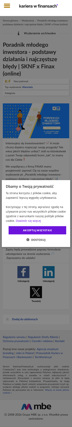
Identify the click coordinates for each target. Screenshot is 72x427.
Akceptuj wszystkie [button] (37, 230)
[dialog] (36, 213)
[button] (36, 239)
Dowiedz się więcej (28, 221)
